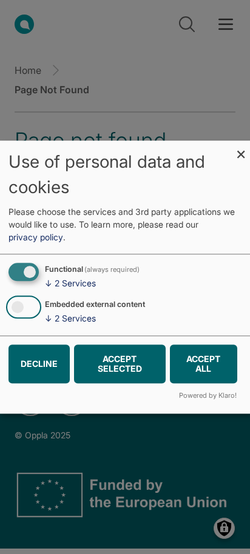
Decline (39, 363)
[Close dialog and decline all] (241, 148)
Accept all (203, 364)
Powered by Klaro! (208, 395)
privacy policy (35, 237)
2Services (70, 284)
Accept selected (120, 364)
